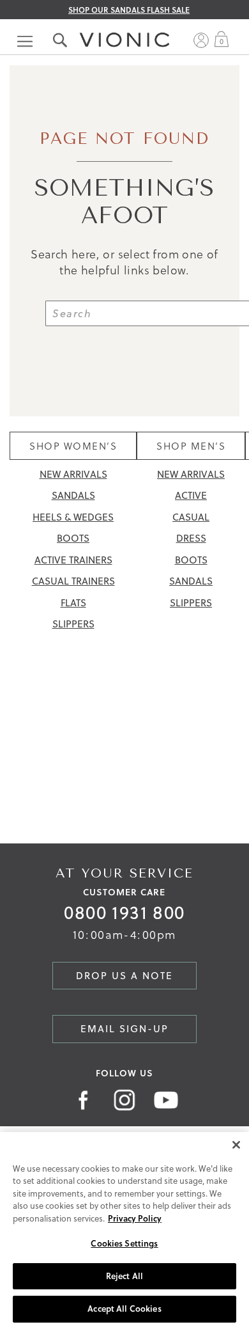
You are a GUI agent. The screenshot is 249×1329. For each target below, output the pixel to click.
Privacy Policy (135, 1218)
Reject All (124, 1276)
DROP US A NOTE (124, 975)
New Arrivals (73, 474)
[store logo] (124, 27)
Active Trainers (73, 560)
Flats (73, 602)
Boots (73, 538)
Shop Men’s (190, 446)
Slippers (73, 624)
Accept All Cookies (124, 1308)
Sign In (201, 40)
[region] (124, 1230)
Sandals (73, 495)
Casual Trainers (73, 581)
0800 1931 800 (124, 912)
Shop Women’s (73, 446)
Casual (190, 517)
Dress (191, 538)
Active (191, 495)
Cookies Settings (124, 1243)
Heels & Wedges (73, 517)
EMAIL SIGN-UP (124, 1028)
